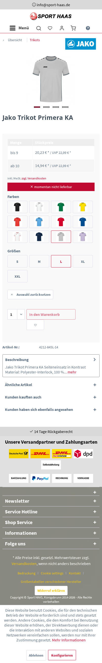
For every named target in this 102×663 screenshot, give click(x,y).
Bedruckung (26, 573)
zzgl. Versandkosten (34, 178)
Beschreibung (17, 359)
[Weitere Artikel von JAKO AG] (81, 44)
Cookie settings (52, 573)
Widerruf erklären (51, 590)
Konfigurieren (62, 655)
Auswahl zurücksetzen (34, 294)
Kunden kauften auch (23, 397)
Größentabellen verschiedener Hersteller (51, 581)
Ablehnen (36, 655)
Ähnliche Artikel (18, 384)
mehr (71, 371)
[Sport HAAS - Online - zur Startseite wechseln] (51, 16)
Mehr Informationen (69, 639)
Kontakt (75, 573)
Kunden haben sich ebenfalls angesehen (39, 409)
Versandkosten (24, 563)
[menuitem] (19, 28)
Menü (24, 28)
